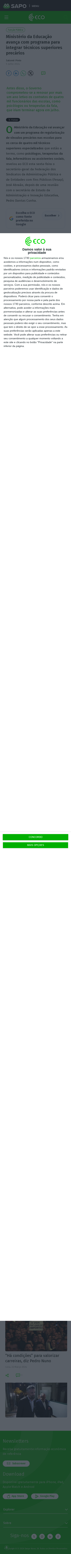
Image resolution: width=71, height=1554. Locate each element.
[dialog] (35, 777)
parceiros (35, 258)
